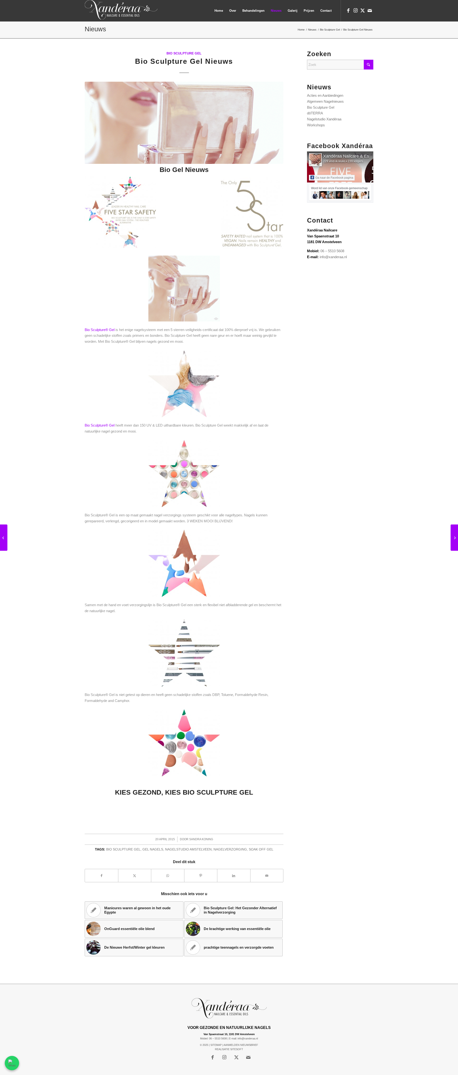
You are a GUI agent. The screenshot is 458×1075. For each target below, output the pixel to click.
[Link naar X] (362, 10)
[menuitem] (218, 10)
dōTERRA (315, 113)
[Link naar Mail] (369, 10)
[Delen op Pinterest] (200, 875)
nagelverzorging (230, 849)
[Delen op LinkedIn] (233, 875)
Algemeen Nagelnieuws (325, 101)
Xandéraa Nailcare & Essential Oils (356, 156)
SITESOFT (236, 1049)
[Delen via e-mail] (266, 875)
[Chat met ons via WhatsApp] (12, 1063)
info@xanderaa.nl (333, 257)
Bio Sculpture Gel (184, 53)
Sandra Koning (201, 839)
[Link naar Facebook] (348, 10)
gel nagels (152, 849)
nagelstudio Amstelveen (188, 849)
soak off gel (261, 849)
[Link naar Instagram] (355, 10)
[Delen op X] (134, 875)
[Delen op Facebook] (101, 875)
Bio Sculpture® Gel (99, 330)
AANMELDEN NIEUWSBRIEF (241, 1044)
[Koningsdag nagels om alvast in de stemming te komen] (454, 537)
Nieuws (95, 29)
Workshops (316, 125)
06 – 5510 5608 (332, 251)
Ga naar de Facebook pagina (334, 177)
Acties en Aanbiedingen (325, 95)
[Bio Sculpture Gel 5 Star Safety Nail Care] (184, 123)
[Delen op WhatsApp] (167, 875)
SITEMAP (216, 1044)
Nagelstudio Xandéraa (324, 119)
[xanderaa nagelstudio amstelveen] (121, 10)
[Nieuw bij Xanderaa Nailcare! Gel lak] (3, 537)
